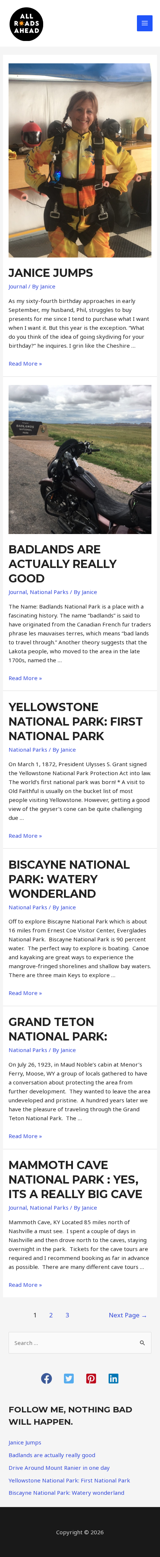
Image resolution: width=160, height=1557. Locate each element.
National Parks (49, 592)
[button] (46, 1378)
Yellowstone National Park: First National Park (76, 721)
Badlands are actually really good (62, 564)
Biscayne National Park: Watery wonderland (69, 879)
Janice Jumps (51, 273)
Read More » (25, 363)
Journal (18, 286)
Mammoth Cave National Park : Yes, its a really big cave (76, 1179)
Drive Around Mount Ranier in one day (59, 1467)
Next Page (128, 1315)
